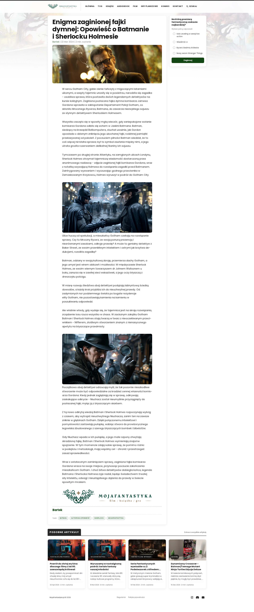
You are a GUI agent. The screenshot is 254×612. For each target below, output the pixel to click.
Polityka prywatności (136, 597)
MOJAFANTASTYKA (116, 518)
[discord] (197, 597)
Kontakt (178, 6)
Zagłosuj (187, 60)
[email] (203, 597)
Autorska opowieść (80, 518)
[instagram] (192, 597)
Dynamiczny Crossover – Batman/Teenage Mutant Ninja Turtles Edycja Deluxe (186, 566)
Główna (89, 6)
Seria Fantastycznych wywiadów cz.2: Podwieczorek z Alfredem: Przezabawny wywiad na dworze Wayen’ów (145, 569)
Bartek (55, 41)
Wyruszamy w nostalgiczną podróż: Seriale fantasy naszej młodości (105, 566)
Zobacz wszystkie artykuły (195, 532)
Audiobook (123, 6)
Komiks (165, 6)
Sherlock (99, 518)
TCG (100, 6)
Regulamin (121, 597)
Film (135, 6)
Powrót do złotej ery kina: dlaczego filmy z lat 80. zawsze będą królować (64, 566)
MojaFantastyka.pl (57, 597)
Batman (63, 518)
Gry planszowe (149, 6)
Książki (110, 6)
